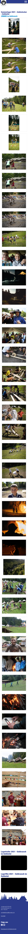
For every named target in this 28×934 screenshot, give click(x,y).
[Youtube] (4, 925)
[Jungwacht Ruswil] (3, 2)
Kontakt (3, 916)
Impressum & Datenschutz (8, 929)
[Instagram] (2, 925)
